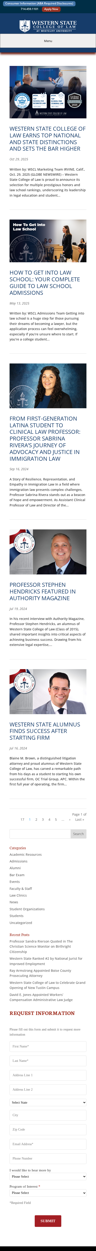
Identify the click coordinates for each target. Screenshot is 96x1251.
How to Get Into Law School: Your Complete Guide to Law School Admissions (45, 282)
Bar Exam (17, 875)
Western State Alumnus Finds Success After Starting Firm (45, 731)
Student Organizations (27, 909)
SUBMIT (48, 1221)
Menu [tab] (48, 41)
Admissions (18, 861)
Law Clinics (18, 895)
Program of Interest (25, 1186)
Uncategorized (21, 922)
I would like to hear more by (30, 1170)
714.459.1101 (29, 9)
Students (17, 916)
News (14, 902)
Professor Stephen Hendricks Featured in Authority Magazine (43, 591)
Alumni (15, 868)
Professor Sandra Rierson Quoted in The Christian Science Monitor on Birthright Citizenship (41, 946)
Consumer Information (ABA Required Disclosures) (39, 3)
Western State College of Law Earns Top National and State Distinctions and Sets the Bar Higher (48, 138)
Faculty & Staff (21, 888)
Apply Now (51, 9)
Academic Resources (26, 854)
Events (15, 881)
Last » (79, 819)
